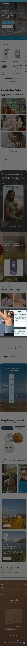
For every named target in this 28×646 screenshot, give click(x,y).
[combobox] (15, 325)
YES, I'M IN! (20, 327)
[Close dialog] (26, 311)
